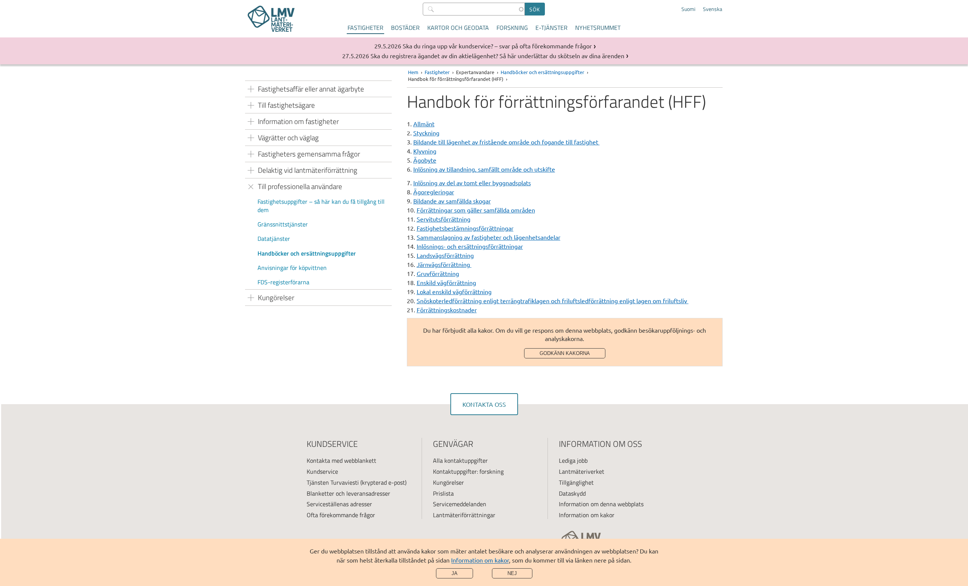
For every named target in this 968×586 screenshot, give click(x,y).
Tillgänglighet (576, 482)
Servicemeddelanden (459, 503)
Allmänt (423, 123)
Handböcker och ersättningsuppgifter (307, 253)
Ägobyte (424, 160)
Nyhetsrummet (598, 27)
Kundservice (322, 471)
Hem (413, 72)
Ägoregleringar (433, 191)
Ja (454, 573)
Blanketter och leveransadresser (348, 493)
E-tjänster (551, 27)
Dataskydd (572, 493)
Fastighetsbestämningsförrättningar (465, 228)
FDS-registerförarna (283, 282)
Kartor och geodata (458, 27)
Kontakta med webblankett (341, 460)
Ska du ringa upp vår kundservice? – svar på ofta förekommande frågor (497, 46)
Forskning (512, 27)
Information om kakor (480, 560)
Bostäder (405, 27)
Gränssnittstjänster (283, 224)
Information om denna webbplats (601, 503)
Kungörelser (448, 482)
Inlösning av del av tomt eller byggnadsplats (472, 182)
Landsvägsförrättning (445, 255)
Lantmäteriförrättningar (464, 514)
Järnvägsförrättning (444, 264)
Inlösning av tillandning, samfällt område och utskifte (484, 169)
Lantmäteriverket (581, 471)
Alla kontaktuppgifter (460, 460)
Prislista (443, 493)
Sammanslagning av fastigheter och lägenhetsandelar (488, 237)
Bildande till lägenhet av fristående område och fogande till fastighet (506, 142)
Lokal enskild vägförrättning (454, 291)
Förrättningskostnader (447, 309)
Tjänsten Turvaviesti (333, 482)
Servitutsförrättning (443, 219)
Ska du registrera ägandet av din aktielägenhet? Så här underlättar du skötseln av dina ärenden (497, 55)
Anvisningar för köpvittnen (292, 267)
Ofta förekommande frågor (341, 514)
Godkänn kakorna (565, 353)
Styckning (426, 132)
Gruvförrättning (438, 273)
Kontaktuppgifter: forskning (468, 471)
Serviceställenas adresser (339, 503)
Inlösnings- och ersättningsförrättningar (470, 246)
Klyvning (424, 151)
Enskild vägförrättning (446, 282)
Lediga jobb (573, 460)
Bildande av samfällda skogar (452, 201)
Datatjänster (274, 238)
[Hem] (271, 18)
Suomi (688, 9)
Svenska (712, 9)
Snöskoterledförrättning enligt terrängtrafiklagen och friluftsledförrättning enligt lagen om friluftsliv (553, 300)
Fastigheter (365, 27)
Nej (512, 573)
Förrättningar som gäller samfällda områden (476, 210)
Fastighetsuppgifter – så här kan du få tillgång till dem (321, 205)
